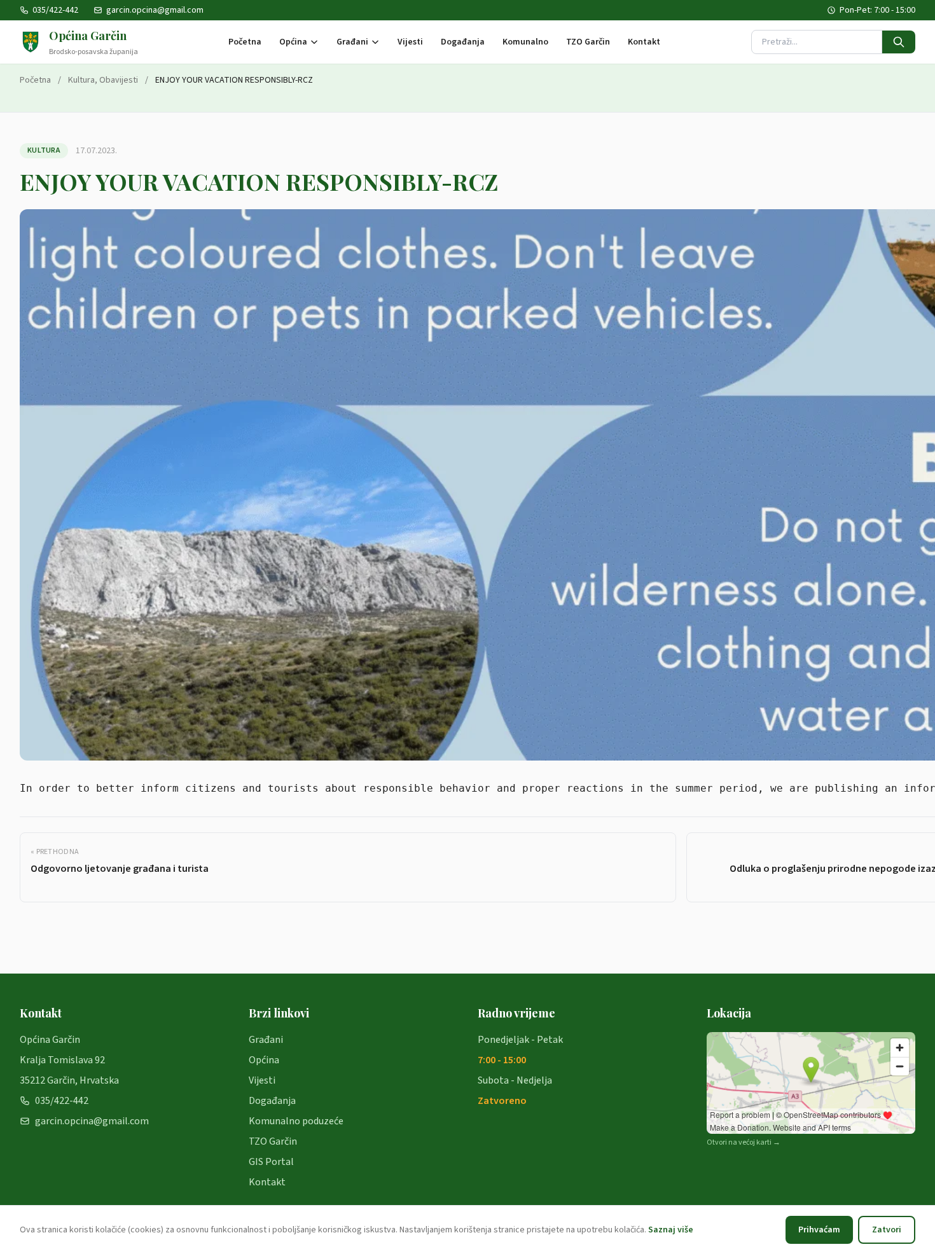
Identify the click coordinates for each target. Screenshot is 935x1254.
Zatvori (886, 1229)
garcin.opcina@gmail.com (155, 10)
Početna (244, 42)
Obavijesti (118, 80)
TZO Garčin (588, 42)
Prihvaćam (819, 1229)
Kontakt (644, 42)
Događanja (463, 42)
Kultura (81, 80)
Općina (293, 42)
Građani (352, 42)
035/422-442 (55, 10)
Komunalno (525, 42)
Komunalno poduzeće (296, 1121)
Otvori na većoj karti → (743, 1143)
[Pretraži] (898, 42)
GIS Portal (271, 1162)
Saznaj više (670, 1229)
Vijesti (410, 42)
